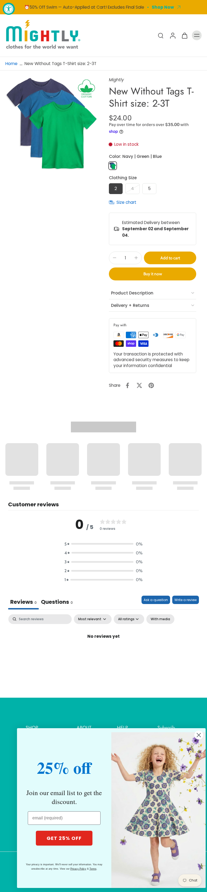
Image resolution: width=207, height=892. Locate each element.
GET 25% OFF (64, 838)
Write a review (185, 600)
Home (11, 63)
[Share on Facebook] (127, 385)
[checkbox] (160, 619)
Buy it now (152, 273)
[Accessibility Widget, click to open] (9, 9)
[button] (170, 258)
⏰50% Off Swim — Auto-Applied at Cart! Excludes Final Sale (84, 7)
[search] (161, 35)
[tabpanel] (103, 654)
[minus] (114, 257)
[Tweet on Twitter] (139, 385)
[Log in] (172, 35)
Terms (92, 868)
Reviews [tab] (23, 602)
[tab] (57, 602)
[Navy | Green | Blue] (112, 165)
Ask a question (156, 600)
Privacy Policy (78, 868)
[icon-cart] (184, 35)
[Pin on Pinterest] (151, 385)
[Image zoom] (51, 123)
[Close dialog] (198, 735)
